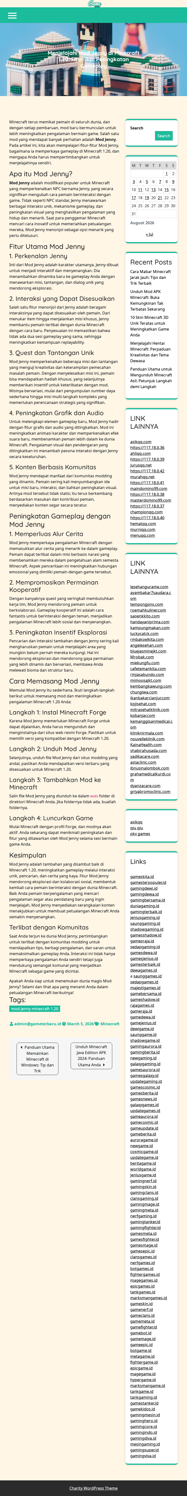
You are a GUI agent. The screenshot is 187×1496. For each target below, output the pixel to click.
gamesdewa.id (143, 952)
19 (147, 197)
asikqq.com (140, 441)
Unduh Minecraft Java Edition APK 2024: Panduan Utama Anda (91, 1055)
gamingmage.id (144, 1204)
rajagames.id (142, 1005)
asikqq (136, 822)
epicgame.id (141, 1368)
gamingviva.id (143, 1455)
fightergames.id (145, 1274)
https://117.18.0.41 (147, 482)
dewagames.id (143, 970)
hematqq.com (143, 523)
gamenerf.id (141, 1309)
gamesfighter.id (144, 1239)
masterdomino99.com (150, 500)
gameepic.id (141, 1344)
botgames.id (141, 1268)
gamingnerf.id (143, 1180)
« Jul (149, 234)
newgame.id (141, 1145)
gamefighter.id (143, 1327)
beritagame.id (143, 1163)
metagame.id (142, 1356)
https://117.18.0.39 (147, 459)
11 (140, 189)
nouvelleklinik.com (147, 739)
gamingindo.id (143, 1432)
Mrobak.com (142, 657)
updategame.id (144, 1157)
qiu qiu (136, 828)
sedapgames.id (144, 982)
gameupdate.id (144, 1128)
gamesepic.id (142, 1251)
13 (153, 189)
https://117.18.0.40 (147, 517)
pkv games (140, 833)
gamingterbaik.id (146, 911)
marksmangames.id (148, 1297)
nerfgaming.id (143, 1216)
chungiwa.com (143, 692)
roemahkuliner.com (148, 610)
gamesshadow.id (145, 935)
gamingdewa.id (144, 894)
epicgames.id (142, 1286)
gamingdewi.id (144, 888)
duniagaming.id (144, 906)
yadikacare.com (144, 756)
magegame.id (143, 1374)
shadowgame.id (145, 1040)
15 (166, 189)
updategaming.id (146, 1081)
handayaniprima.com (149, 622)
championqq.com (146, 512)
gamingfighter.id (145, 1227)
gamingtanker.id (145, 1221)
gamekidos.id (142, 1409)
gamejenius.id (143, 1023)
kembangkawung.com (151, 686)
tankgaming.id (143, 1397)
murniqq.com (142, 529)
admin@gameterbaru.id (37, 1024)
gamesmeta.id (143, 1233)
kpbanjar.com (142, 715)
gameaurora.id (144, 1116)
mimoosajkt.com (145, 680)
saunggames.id (147, 976)
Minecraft (110, 1024)
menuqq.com (142, 535)
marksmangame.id (147, 1385)
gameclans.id (142, 1315)
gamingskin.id (143, 1186)
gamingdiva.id (143, 1438)
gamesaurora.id (145, 1069)
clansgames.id (143, 1257)
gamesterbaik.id (145, 964)
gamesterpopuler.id (148, 882)
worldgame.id (143, 1169)
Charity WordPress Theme (93, 1488)
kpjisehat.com (143, 703)
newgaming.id (143, 1058)
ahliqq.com (140, 453)
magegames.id (144, 1280)
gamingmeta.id (144, 1210)
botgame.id (140, 1350)
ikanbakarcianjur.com (150, 698)
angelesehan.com (146, 645)
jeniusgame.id (143, 1175)
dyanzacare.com (145, 785)
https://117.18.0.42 (147, 471)
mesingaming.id (145, 1444)
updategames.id (145, 1110)
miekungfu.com (144, 662)
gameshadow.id (144, 999)
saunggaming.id (145, 923)
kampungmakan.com (150, 627)
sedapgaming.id (145, 946)
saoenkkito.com (145, 616)
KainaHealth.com (146, 744)
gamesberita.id (144, 1093)
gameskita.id (142, 876)
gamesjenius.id (144, 958)
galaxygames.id (144, 1104)
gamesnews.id (143, 1099)
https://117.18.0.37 (147, 506)
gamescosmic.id (145, 1087)
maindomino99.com (148, 488)
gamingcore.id (143, 1426)
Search (136, 128)
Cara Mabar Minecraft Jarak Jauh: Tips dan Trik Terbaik (150, 277)
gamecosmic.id (144, 1122)
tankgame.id (141, 1391)
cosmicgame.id (144, 1151)
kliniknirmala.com (146, 733)
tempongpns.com (146, 604)
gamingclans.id (144, 1192)
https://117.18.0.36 (147, 447)
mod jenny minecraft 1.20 (34, 1008)
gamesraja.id (142, 941)
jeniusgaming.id (145, 917)
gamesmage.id (144, 1245)
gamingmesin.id (145, 1415)
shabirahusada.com (148, 750)
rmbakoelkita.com (147, 639)
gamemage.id (143, 1338)
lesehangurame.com (149, 586)
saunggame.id (143, 1034)
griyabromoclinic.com (150, 791)
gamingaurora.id (145, 1046)
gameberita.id (143, 1134)
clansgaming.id (144, 1198)
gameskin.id (141, 1303)
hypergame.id (143, 1379)
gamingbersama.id (147, 900)
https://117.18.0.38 (147, 494)
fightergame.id (144, 1362)
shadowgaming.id (146, 929)
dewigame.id (142, 1028)
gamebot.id (140, 1333)
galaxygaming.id (145, 1063)
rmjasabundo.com (147, 674)
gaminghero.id (144, 1420)
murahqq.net (142, 476)
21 (160, 197)
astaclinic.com (143, 762)
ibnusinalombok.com (149, 768)
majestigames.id (145, 987)
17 (133, 197)
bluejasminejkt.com (148, 651)
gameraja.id (141, 1011)
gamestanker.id (144, 1403)
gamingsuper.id (144, 1450)
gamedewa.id (142, 1017)
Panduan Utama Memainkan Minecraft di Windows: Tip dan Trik (38, 1059)
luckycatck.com (144, 633)
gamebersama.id (145, 993)
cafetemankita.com (148, 668)
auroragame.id (144, 1140)
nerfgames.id (142, 1262)
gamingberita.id (145, 1052)
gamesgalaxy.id (144, 1075)
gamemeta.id (142, 1321)
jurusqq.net (141, 465)
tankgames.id (142, 1292)
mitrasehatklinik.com (149, 709)
